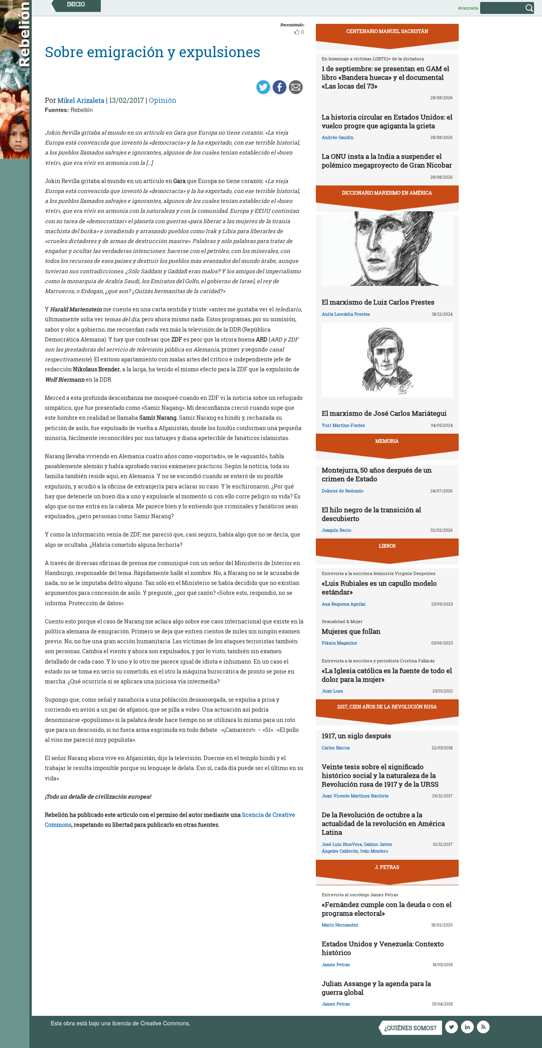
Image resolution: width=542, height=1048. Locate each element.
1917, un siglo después (356, 735)
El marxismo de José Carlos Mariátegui (384, 413)
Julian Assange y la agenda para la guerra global (376, 988)
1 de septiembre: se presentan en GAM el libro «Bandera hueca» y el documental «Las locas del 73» (385, 77)
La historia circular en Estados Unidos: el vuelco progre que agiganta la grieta (387, 121)
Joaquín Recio (336, 530)
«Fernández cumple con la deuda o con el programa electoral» (387, 909)
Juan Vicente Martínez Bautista (355, 796)
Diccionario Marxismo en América (387, 192)
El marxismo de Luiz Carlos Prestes (378, 302)
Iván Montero (374, 851)
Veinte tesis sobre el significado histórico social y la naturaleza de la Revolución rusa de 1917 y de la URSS (380, 775)
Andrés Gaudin (338, 137)
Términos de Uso (213, 1023)
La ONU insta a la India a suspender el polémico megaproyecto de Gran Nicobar (387, 161)
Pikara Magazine (339, 643)
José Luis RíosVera (342, 844)
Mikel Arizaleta (81, 100)
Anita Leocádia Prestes (346, 314)
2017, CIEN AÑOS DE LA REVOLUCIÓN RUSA (387, 706)
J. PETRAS (387, 867)
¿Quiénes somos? (410, 1028)
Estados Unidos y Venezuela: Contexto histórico (383, 948)
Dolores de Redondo (342, 491)
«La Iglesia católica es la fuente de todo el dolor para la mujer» (387, 675)
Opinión (163, 100)
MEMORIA (387, 441)
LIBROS (387, 545)
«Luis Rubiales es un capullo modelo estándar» (379, 587)
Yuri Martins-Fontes (343, 425)
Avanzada (468, 8)
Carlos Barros (336, 748)
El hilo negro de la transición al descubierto (371, 514)
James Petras (336, 964)
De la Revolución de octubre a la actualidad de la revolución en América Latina (383, 823)
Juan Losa (332, 691)
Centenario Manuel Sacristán (387, 31)
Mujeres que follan (351, 631)
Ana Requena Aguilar (344, 604)
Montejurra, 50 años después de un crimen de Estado (377, 474)
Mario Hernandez (340, 925)
